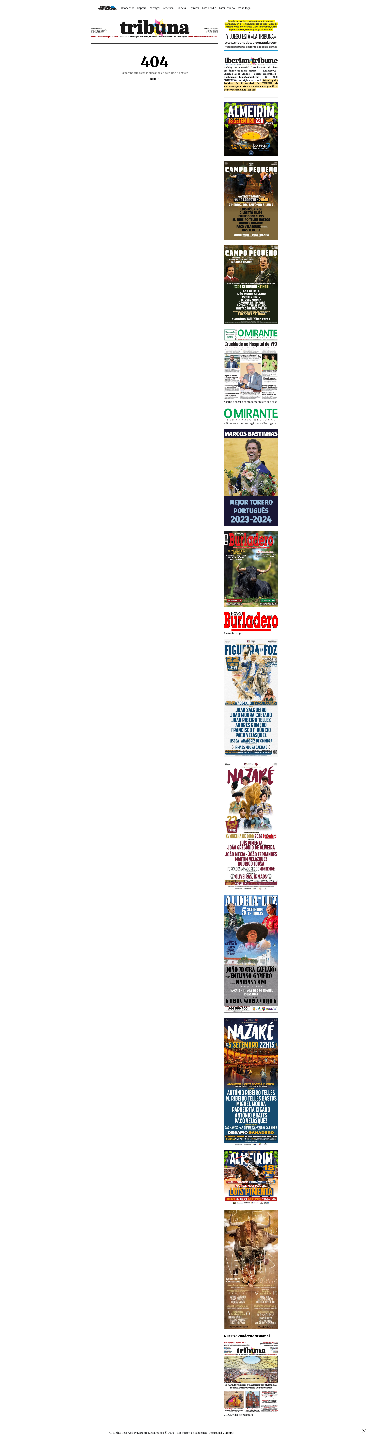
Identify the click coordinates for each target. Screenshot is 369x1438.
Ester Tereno (227, 8)
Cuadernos (127, 8)
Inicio (153, 78)
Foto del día (209, 8)
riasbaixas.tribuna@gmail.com (241, 76)
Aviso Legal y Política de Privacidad (251, 82)
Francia (181, 8)
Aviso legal (244, 8)
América (168, 8)
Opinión (194, 8)
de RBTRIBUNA (248, 89)
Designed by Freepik (221, 1432)
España (141, 8)
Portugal (154, 8)
